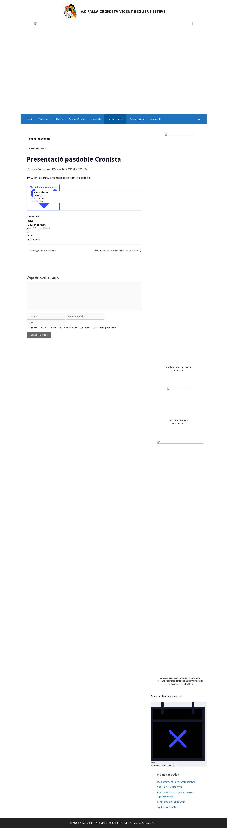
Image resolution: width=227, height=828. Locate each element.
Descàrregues (137, 119)
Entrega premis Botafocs (44, 250)
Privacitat (155, 119)
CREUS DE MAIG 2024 (169, 787)
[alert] (179, 734)
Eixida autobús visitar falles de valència (116, 250)
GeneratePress (149, 823)
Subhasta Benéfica (167, 807)
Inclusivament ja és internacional (176, 781)
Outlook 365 (38, 198)
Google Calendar (40, 192)
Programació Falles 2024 (171, 801)
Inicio (30, 119)
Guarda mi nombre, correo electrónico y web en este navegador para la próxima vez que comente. (73, 327)
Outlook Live (38, 201)
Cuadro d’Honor (77, 119)
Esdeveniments (115, 119)
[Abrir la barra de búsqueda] (199, 119)
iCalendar (37, 195)
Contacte (96, 119)
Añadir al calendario (45, 187)
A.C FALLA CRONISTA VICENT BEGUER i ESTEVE (123, 11)
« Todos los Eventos (38, 138)
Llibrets (59, 119)
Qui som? (44, 119)
